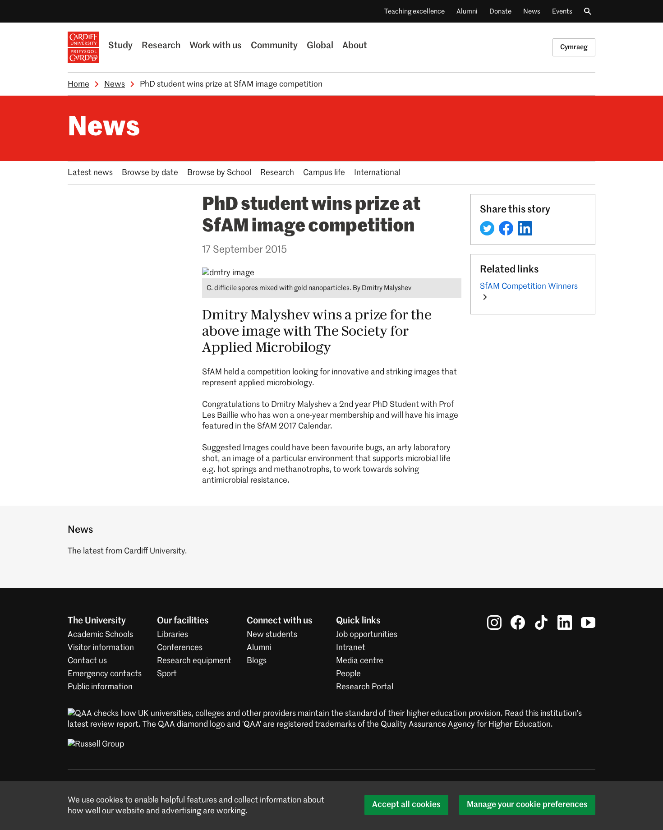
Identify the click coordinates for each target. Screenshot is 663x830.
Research (161, 46)
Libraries (172, 635)
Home (78, 84)
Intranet (350, 648)
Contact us (87, 661)
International (377, 173)
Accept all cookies (406, 805)
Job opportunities (366, 635)
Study (120, 46)
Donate (500, 11)
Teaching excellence (414, 11)
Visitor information (101, 648)
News (531, 11)
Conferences (180, 648)
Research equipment (194, 661)
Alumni (467, 11)
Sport (167, 674)
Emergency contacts (105, 674)
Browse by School (219, 173)
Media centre (359, 661)
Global (320, 46)
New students (272, 635)
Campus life (324, 173)
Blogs (257, 661)
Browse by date (150, 173)
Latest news (90, 173)
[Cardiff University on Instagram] (494, 622)
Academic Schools (100, 635)
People (348, 674)
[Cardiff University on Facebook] (518, 622)
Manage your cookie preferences (527, 805)
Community (274, 46)
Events (562, 11)
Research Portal (364, 687)
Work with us (215, 46)
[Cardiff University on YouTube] (588, 622)
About (354, 46)
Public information (100, 687)
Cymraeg (574, 47)
